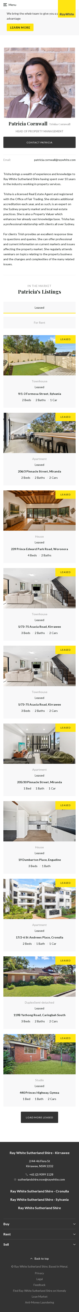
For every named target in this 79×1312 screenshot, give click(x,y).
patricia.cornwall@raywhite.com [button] (55, 160)
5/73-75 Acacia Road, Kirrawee (39, 626)
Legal (39, 1279)
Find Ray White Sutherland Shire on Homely (39, 1290)
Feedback (39, 1285)
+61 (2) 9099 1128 (41, 1174)
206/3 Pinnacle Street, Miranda (39, 471)
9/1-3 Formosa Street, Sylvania (39, 393)
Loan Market (39, 1296)
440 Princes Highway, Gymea (39, 1092)
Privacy (39, 1273)
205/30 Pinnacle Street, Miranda (39, 782)
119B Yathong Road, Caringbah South (39, 1015)
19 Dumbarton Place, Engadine (39, 859)
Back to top (42, 1258)
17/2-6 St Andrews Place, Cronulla (39, 937)
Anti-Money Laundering (39, 1302)
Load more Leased (39, 1117)
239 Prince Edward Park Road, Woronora (39, 549)
